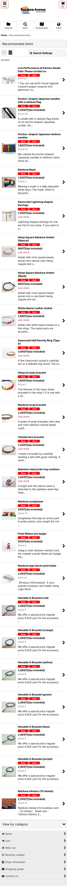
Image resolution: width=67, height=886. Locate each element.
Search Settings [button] (42, 53)
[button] (4, 4)
